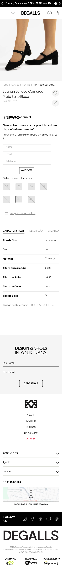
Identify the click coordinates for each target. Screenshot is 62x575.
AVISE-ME (26, 170)
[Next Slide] (60, 3)
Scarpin (26, 85)
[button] (6, 186)
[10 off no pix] (31, 3)
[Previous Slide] (2, 3)
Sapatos (15, 85)
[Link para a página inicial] (5, 85)
